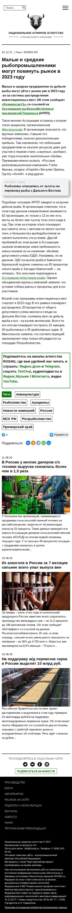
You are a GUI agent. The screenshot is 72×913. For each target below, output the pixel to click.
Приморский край (17, 427)
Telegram (52, 366)
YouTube (10, 381)
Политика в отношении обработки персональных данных (36, 907)
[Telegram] (38, 443)
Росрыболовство (36, 419)
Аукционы (40, 402)
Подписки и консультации (23, 805)
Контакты (11, 811)
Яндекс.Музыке (16, 376)
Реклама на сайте (17, 799)
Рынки (9, 822)
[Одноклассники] (33, 443)
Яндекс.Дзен (30, 366)
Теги (6, 394)
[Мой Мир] (49, 443)
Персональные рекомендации (25, 828)
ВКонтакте (40, 376)
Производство (15, 782)
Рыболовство (14, 402)
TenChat (24, 371)
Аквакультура (27, 394)
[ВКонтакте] (28, 443)
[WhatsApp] (43, 443)
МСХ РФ (9, 419)
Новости (11, 817)
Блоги (9, 788)
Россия (46, 411)
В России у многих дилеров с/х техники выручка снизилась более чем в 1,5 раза (34, 466)
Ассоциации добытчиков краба (23, 277)
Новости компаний (19, 411)
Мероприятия (14, 794)
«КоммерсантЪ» (14, 104)
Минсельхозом (12, 129)
